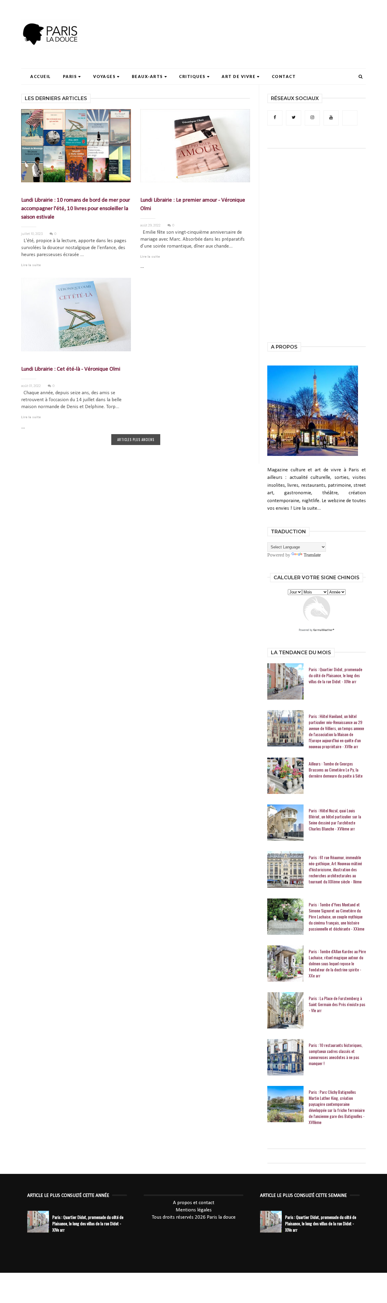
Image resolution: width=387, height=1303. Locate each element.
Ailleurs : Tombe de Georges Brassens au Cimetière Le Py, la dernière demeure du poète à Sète (336, 770)
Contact (284, 76)
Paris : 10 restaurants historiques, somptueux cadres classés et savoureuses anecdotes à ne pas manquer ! (336, 1054)
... (142, 266)
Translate (312, 554)
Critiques (192, 76)
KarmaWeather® (323, 630)
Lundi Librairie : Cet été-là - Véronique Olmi (70, 369)
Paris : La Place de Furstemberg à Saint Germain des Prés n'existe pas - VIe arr (337, 1004)
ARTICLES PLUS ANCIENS (135, 439)
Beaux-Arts (147, 76)
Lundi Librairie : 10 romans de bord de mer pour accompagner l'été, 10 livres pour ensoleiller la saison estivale (75, 208)
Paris (70, 76)
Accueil (40, 76)
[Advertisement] (256, 22)
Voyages (104, 76)
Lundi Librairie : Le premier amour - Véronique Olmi (192, 204)
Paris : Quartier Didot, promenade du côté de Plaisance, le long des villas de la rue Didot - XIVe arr (335, 675)
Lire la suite (31, 265)
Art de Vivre (238, 76)
